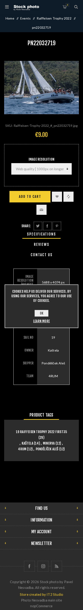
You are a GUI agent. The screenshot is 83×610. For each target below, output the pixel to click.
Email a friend (41, 210)
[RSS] (56, 566)
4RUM (22, 449)
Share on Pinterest (57, 226)
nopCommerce (41, 606)
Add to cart (30, 196)
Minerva (49, 443)
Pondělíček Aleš (47, 449)
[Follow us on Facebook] (29, 566)
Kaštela (27, 443)
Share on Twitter (38, 226)
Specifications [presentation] (41, 234)
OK (41, 313)
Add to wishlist (57, 197)
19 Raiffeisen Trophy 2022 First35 (41, 432)
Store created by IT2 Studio (41, 594)
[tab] (41, 234)
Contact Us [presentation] (42, 255)
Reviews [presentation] (41, 244)
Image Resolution (41, 159)
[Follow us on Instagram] (43, 566)
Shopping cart (67, 5)
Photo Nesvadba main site (41, 600)
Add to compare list (68, 197)
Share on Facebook (47, 226)
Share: (26, 226)
